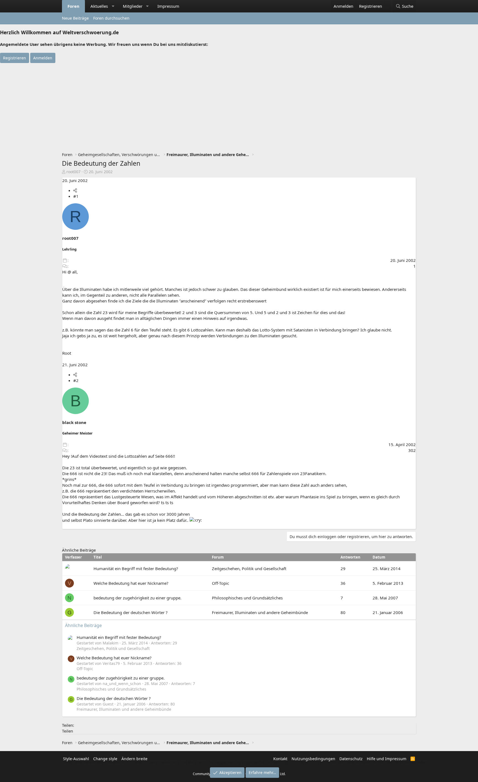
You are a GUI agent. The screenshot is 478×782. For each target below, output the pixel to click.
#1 (76, 196)
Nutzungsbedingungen (313, 758)
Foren (73, 6)
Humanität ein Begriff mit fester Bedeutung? (135, 568)
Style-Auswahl (76, 758)
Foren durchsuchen (111, 18)
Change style (105, 758)
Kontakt (280, 758)
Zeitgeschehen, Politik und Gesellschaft (249, 568)
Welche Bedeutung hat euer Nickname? (130, 583)
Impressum (168, 6)
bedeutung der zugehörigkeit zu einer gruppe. (137, 598)
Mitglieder (132, 6)
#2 (76, 380)
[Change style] (388, 3)
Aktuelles (99, 6)
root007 (73, 171)
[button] (113, 6)
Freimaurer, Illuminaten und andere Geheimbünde (260, 612)
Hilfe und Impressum (386, 758)
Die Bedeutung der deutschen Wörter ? (130, 612)
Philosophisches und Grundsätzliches (247, 598)
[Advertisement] (239, 104)
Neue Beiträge (75, 18)
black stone (74, 422)
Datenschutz (351, 758)
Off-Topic (220, 583)
